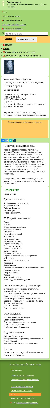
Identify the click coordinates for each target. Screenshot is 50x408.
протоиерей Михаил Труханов (17, 79)
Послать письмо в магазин (22, 375)
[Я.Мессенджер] (10, 140)
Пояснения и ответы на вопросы (25, 380)
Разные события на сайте (22, 386)
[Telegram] (6, 140)
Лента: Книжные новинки (22, 391)
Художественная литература (19, 52)
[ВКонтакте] (3, 140)
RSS (13, 394)
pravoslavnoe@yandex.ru (27, 402)
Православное (14, 2)
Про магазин (16, 370)
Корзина (8, 39)
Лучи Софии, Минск (26, 94)
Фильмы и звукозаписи (12, 20)
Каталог (7, 45)
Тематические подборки (12, 29)
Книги (4, 12)
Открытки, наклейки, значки (14, 24)
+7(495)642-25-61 (27, 398)
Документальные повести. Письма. (22, 55)
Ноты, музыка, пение (11, 16)
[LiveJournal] (14, 140)
